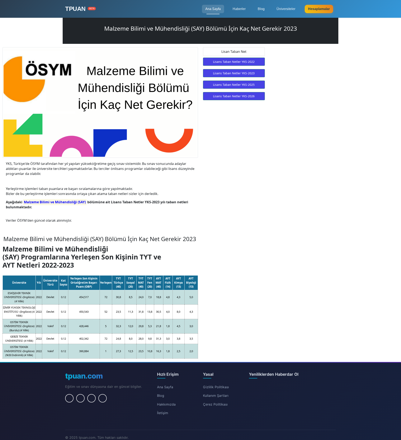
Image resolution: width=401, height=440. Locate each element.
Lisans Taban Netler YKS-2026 (234, 96)
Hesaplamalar (319, 9)
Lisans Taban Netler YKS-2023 (234, 73)
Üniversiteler (286, 9)
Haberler (239, 9)
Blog (261, 9)
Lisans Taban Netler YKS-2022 (234, 62)
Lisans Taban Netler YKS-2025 (234, 85)
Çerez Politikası (215, 404)
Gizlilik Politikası (216, 387)
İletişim (162, 413)
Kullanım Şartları (215, 395)
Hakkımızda (166, 404)
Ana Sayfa (213, 9)
